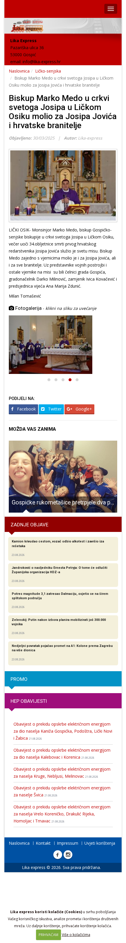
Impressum (67, 843)
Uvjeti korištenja (99, 843)
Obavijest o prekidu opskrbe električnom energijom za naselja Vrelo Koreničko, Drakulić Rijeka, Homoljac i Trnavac (61, 814)
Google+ (83, 409)
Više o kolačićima (76, 934)
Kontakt (43, 843)
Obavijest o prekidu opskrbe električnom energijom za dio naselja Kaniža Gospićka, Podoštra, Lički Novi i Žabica (62, 731)
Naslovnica (19, 71)
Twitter (54, 409)
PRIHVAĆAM (48, 934)
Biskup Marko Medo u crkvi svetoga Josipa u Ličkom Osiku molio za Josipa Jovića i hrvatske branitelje (63, 111)
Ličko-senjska (48, 71)
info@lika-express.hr (42, 61)
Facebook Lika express (57, 854)
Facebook (26, 409)
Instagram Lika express (68, 854)
